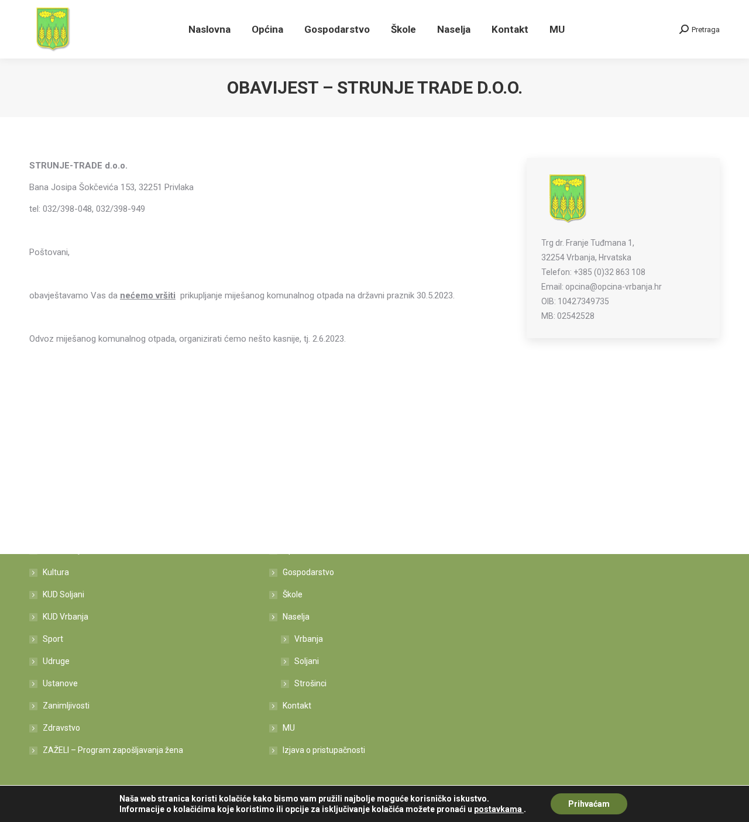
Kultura (56, 572)
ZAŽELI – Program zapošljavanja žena (113, 750)
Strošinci (310, 683)
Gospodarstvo (308, 572)
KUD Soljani (63, 594)
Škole (293, 594)
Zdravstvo (61, 727)
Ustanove (60, 683)
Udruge (56, 661)
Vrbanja (308, 639)
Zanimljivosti (66, 705)
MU (289, 727)
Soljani (306, 661)
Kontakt (297, 705)
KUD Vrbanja (65, 616)
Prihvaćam (589, 804)
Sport (53, 639)
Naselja (296, 616)
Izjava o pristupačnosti (324, 750)
